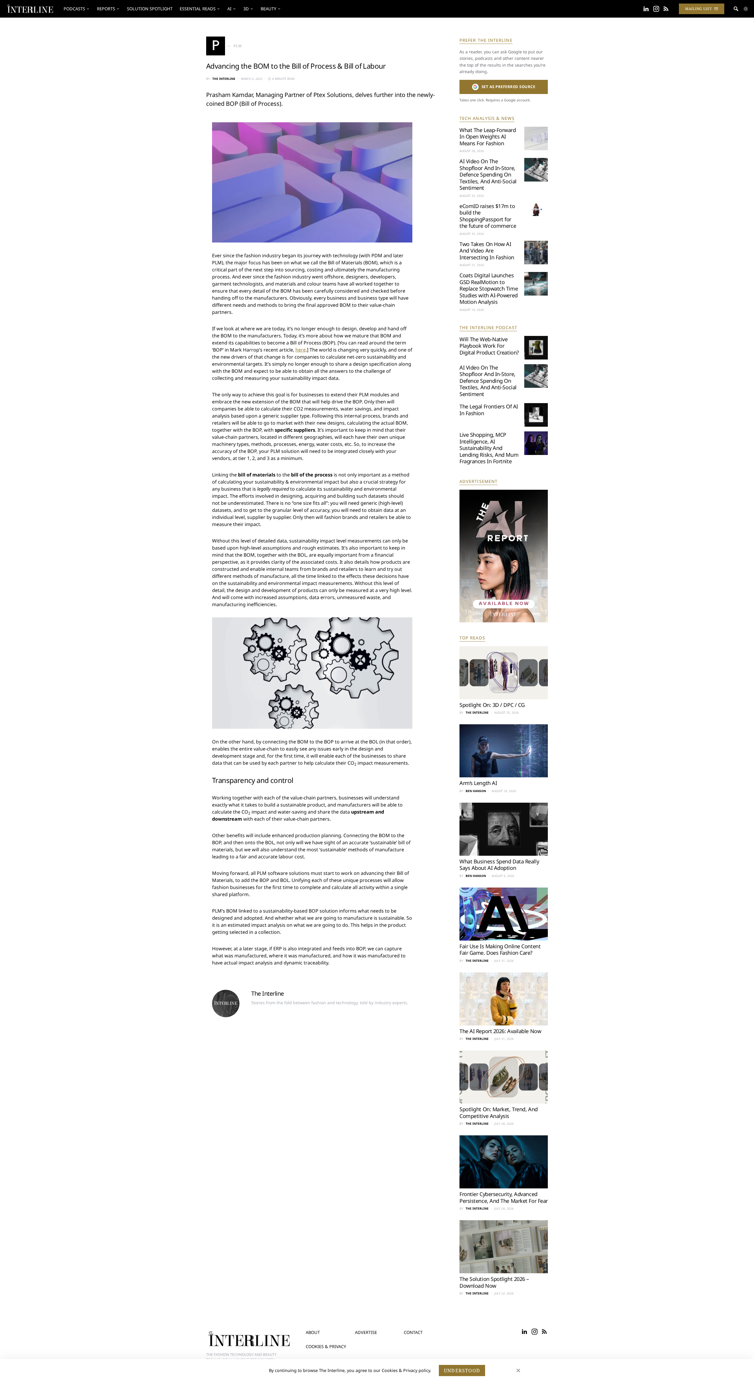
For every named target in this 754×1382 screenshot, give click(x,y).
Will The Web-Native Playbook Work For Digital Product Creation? (489, 346)
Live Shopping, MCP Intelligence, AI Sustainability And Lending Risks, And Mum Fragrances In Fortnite (488, 448)
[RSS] (666, 9)
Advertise (366, 1332)
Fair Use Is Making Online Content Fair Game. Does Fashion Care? (499, 949)
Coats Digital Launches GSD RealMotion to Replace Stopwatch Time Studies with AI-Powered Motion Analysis (488, 288)
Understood (462, 1370)
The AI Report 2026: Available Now (500, 1031)
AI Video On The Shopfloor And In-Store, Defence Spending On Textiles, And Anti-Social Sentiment (488, 174)
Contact (413, 1332)
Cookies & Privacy (326, 1346)
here (300, 350)
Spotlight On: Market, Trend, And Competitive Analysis (498, 1112)
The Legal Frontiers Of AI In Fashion (488, 410)
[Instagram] (656, 9)
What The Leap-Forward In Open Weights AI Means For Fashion (487, 136)
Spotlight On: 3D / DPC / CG (492, 704)
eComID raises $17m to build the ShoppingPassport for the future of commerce (487, 216)
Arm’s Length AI (478, 782)
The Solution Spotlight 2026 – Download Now (494, 1282)
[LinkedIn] (646, 9)
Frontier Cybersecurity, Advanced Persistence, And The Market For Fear (503, 1197)
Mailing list (698, 8)
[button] (745, 8)
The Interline (223, 79)
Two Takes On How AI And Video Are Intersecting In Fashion (486, 250)
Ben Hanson (476, 791)
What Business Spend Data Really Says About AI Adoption (499, 865)
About (313, 1332)
